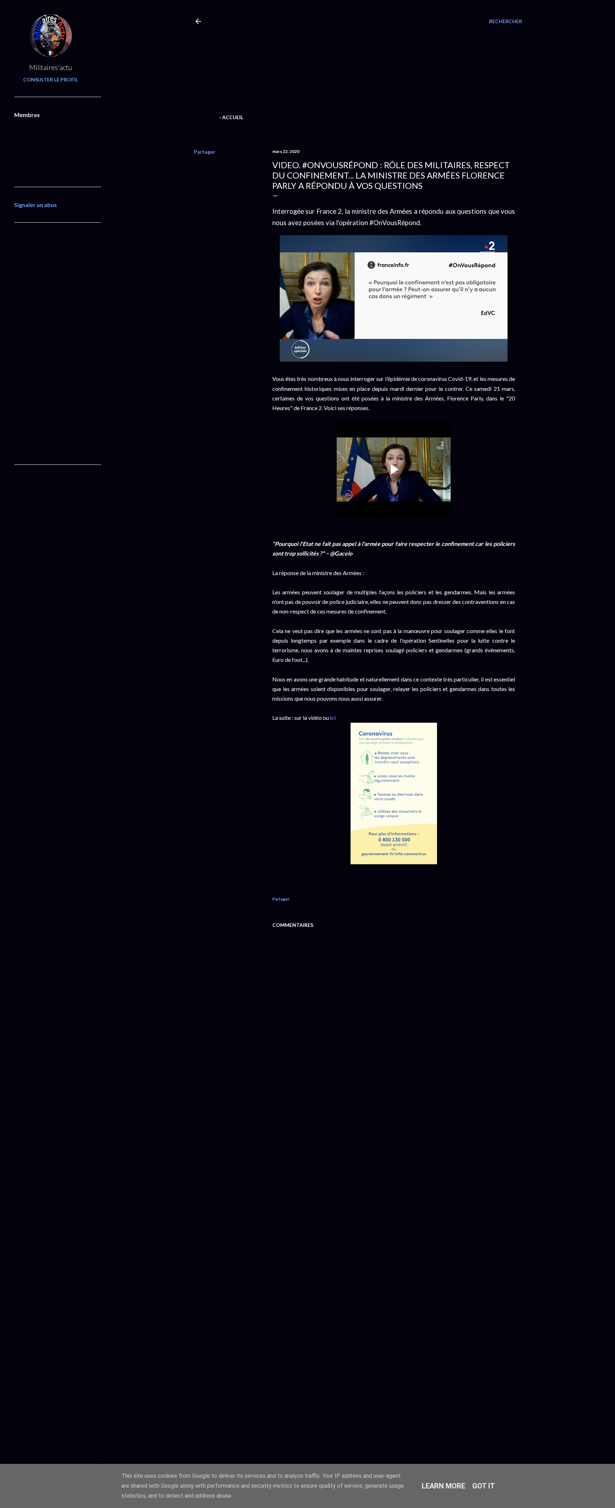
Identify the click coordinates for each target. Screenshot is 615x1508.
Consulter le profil (50, 79)
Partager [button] (204, 152)
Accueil (232, 117)
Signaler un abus (35, 204)
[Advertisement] (345, 62)
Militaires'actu (50, 67)
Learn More (443, 1486)
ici (333, 717)
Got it (483, 1486)
